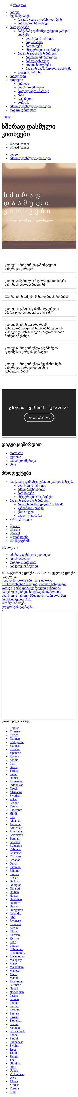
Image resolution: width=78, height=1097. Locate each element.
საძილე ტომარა (30, 515)
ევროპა (23, 83)
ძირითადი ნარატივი (33, 23)
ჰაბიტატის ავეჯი (37, 61)
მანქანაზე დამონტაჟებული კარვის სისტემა (42, 481)
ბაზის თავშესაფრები (41, 57)
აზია (21, 95)
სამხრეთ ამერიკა (31, 87)
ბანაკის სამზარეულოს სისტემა (48, 68)
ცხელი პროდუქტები (17, 580)
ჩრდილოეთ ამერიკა (33, 91)
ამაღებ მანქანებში (31, 489)
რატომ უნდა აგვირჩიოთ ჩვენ (40, 19)
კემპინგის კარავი (31, 508)
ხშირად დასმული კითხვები (30, 106)
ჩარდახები (34, 46)
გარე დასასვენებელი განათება (37, 588)
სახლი (14, 12)
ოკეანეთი (25, 98)
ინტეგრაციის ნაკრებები (43, 49)
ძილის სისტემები (38, 64)
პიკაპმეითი (34, 42)
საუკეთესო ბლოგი (24, 566)
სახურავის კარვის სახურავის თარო (28, 591)
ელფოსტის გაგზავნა (17, 606)
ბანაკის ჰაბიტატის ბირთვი (37, 53)
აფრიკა (23, 102)
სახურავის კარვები (40, 38)
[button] (39, 417)
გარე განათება (21, 519)
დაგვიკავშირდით (23, 110)
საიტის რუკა (43, 580)
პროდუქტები (19, 27)
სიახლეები (18, 76)
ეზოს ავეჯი (26, 511)
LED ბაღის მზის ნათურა (19, 584)
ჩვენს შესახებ (20, 15)
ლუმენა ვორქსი (29, 72)
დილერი (16, 80)
